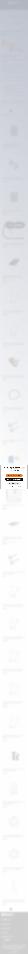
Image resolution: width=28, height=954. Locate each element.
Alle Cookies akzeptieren (14, 475)
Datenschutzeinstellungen (14, 479)
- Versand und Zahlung (19, 486)
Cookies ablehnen (14, 483)
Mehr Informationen (14, 470)
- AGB (11, 486)
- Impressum (6, 486)
